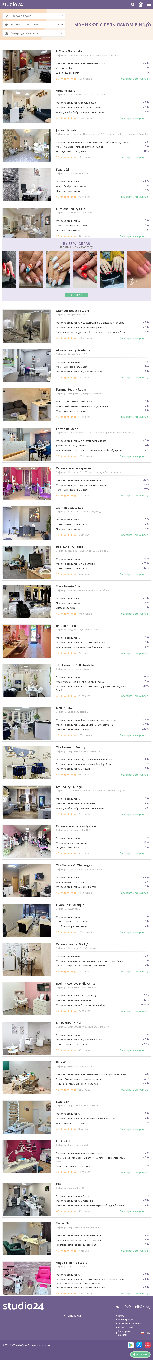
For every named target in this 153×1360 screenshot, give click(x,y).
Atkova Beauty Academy (73, 350)
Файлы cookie (126, 1327)
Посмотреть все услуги (132, 78)
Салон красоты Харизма (74, 468)
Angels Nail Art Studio (71, 1262)
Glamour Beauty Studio (72, 310)
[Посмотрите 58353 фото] (76, 270)
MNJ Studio (64, 708)
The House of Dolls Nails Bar (76, 665)
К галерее (77, 294)
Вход (121, 1315)
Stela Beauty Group (69, 586)
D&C (59, 1184)
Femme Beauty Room (71, 389)
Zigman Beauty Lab (69, 507)
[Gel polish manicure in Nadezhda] (149, 1333)
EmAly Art (63, 1141)
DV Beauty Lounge (69, 786)
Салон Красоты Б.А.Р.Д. (72, 944)
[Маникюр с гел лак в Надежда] (143, 1333)
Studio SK (62, 1101)
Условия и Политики (130, 1323)
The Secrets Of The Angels (74, 865)
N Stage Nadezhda (69, 51)
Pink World (63, 1062)
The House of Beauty (70, 747)
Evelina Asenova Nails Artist (75, 983)
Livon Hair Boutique (70, 905)
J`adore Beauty (66, 130)
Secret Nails (64, 1223)
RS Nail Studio (66, 625)
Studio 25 (62, 169)
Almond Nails (65, 90)
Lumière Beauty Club (70, 209)
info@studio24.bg (135, 1306)
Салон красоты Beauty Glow (76, 826)
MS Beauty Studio (68, 1023)
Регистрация (125, 1319)
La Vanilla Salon (67, 429)
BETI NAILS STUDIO (69, 547)
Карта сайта (73, 1315)
